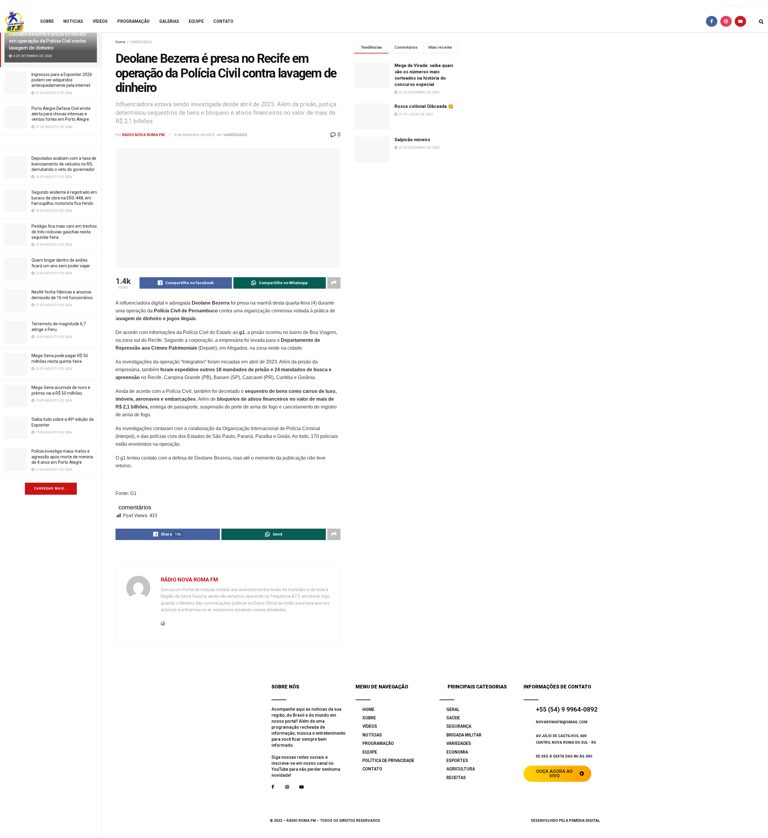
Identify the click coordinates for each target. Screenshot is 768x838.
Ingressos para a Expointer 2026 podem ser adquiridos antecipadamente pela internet (62, 80)
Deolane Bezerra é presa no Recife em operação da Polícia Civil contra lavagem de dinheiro (47, 41)
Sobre (47, 21)
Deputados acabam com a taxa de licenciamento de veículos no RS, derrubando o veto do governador (64, 164)
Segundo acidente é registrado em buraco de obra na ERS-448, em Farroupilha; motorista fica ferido (64, 197)
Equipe (196, 21)
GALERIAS (169, 21)
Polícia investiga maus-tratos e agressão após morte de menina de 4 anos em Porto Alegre (62, 456)
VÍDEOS (100, 21)
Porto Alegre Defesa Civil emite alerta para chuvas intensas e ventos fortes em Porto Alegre (61, 114)
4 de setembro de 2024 (194, 134)
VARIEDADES (141, 42)
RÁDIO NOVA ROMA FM (143, 134)
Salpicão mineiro (412, 139)
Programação (133, 21)
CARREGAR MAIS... (51, 488)
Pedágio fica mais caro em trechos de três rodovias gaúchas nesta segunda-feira (64, 231)
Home (120, 42)
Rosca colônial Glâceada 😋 (424, 106)
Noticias (73, 21)
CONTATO (223, 21)
